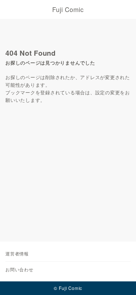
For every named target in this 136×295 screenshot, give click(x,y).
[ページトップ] (123, 282)
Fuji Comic (68, 9)
